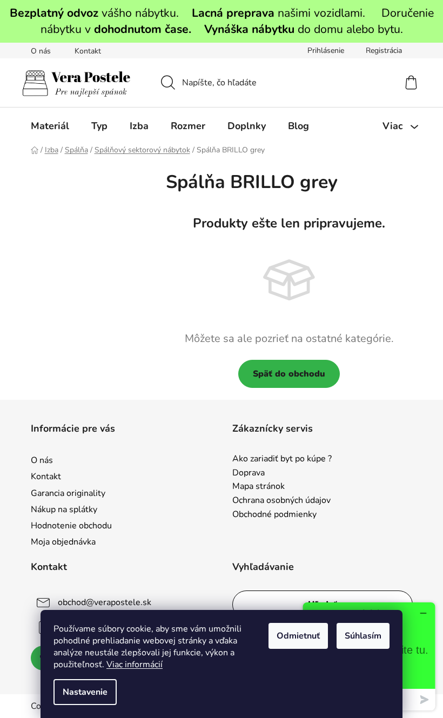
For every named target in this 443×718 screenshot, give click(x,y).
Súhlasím (363, 636)
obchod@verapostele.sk (104, 602)
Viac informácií (134, 664)
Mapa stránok (258, 487)
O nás (41, 51)
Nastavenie (85, 692)
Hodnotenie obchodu (71, 526)
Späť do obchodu (289, 374)
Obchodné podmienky (274, 515)
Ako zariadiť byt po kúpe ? (282, 459)
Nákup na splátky (64, 509)
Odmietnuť (298, 636)
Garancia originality (68, 493)
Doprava (248, 473)
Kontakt (88, 51)
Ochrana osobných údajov (281, 501)
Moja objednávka (63, 542)
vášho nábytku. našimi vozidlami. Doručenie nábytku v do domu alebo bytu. (222, 21)
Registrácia (384, 50)
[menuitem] (50, 126)
